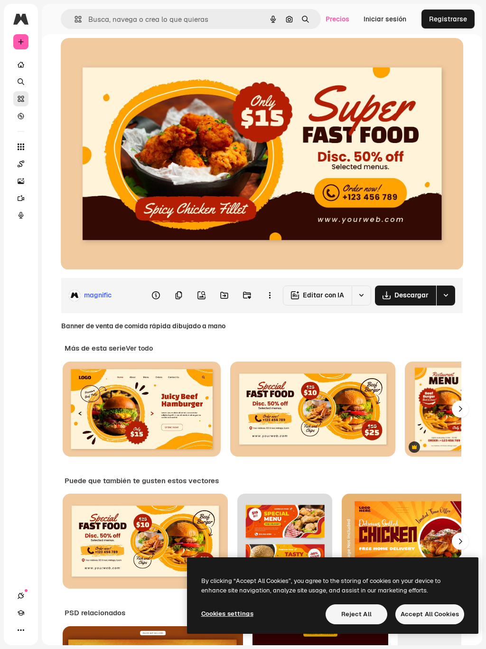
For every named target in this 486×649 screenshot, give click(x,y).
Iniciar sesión (385, 19)
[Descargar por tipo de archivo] (445, 295)
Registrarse (448, 19)
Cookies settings (227, 614)
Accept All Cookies (430, 614)
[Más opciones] (269, 295)
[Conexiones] (20, 595)
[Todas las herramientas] (20, 146)
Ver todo (139, 348)
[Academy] (20, 612)
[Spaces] (20, 164)
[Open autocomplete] (74, 19)
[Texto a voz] (20, 215)
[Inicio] (20, 64)
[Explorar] (20, 116)
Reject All (356, 614)
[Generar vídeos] (20, 198)
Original (121, 55)
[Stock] (20, 98)
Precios (337, 19)
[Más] (20, 630)
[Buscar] (20, 81)
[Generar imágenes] (20, 181)
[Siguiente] (460, 409)
